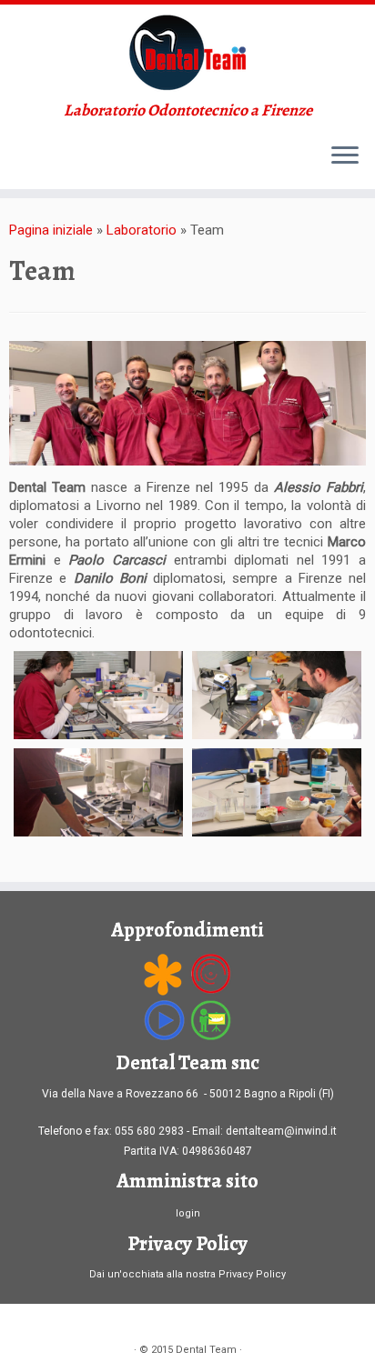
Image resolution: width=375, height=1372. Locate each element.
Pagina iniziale (51, 230)
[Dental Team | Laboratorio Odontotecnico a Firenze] (187, 53)
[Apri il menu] (345, 156)
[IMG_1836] (98, 792)
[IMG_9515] (98, 695)
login (188, 1213)
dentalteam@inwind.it (281, 1131)
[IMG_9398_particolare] (276, 792)
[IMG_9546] (276, 695)
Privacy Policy (252, 1274)
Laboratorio (141, 230)
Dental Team (206, 1350)
